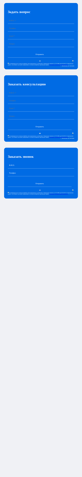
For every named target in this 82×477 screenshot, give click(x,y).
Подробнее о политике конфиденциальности (59, 64)
